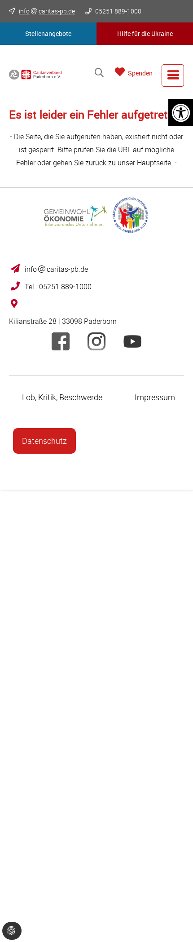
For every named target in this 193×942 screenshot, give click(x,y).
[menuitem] (173, 75)
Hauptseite (154, 163)
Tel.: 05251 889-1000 (58, 287)
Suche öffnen (99, 73)
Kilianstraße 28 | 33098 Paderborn (63, 321)
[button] (48, 33)
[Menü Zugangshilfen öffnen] (180, 112)
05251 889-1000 (117, 11)
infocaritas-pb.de (56, 269)
